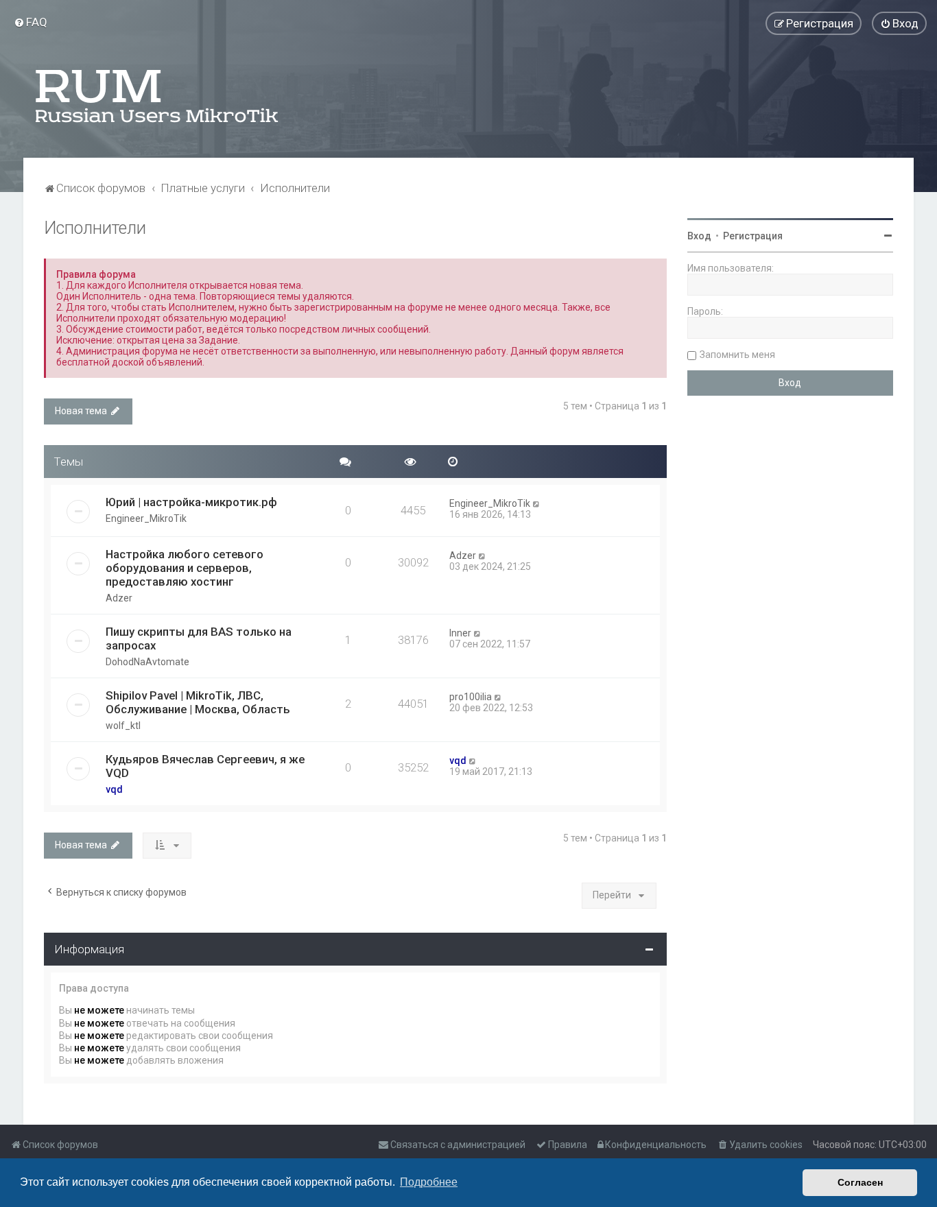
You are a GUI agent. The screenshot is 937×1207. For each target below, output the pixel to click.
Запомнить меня (737, 354)
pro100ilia (470, 696)
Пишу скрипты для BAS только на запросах (199, 638)
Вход (699, 235)
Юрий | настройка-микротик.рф (191, 502)
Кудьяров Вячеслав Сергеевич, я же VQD (205, 766)
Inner (460, 633)
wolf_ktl (123, 725)
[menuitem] (30, 22)
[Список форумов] (157, 96)
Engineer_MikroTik (146, 518)
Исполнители (95, 228)
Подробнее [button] (429, 1182)
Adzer (119, 598)
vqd (114, 789)
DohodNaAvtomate (147, 661)
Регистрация (753, 235)
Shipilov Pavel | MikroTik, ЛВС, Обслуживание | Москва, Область (198, 702)
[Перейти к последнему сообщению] (536, 503)
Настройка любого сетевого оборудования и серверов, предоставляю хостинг (184, 567)
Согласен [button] (860, 1182)
